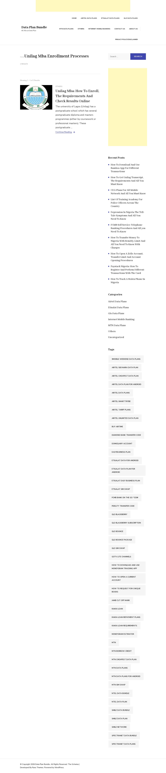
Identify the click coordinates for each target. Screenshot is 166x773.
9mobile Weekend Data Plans (126, 359)
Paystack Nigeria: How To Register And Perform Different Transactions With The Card (127, 270)
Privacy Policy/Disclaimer (126, 39)
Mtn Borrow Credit (122, 651)
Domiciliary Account (122, 443)
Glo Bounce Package (122, 540)
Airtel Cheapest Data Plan (125, 376)
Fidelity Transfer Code (123, 506)
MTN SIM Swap (118, 685)
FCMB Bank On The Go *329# (125, 497)
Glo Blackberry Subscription (126, 523)
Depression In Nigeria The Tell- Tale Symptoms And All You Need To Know (127, 216)
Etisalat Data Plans (110, 18)
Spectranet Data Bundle (124, 735)
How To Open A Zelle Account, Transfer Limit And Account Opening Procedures (127, 257)
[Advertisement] (83, 6)
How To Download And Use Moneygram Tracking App (126, 567)
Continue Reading (64, 132)
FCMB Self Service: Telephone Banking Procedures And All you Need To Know (128, 228)
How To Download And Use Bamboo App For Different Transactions (125, 168)
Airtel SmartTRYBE (121, 401)
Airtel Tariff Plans (121, 410)
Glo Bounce (117, 531)
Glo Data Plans (131, 18)
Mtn (114, 642)
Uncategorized (116, 337)
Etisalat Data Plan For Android (123, 470)
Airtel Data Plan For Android (126, 384)
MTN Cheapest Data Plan (124, 659)
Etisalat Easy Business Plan (126, 480)
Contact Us (119, 29)
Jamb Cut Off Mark (121, 600)
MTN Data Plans (66, 29)
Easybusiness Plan (121, 452)
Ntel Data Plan (119, 702)
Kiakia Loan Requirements (124, 625)
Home (74, 18)
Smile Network (119, 727)
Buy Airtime (117, 426)
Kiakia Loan (117, 609)
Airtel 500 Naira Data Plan (125, 367)
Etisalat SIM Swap (121, 489)
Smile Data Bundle (121, 710)
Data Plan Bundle (34, 27)
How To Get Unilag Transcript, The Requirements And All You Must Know (127, 181)
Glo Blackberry (119, 514)
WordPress (59, 767)
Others (81, 29)
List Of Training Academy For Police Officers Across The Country (126, 203)
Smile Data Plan (119, 718)
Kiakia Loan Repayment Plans (126, 617)
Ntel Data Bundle (120, 693)
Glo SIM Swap (118, 548)
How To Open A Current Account (124, 578)
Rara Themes (37, 767)
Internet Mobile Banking (99, 29)
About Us (133, 29)
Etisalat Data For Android (125, 460)
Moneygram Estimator (123, 634)
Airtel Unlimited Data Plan (125, 418)
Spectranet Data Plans (124, 744)
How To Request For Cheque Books (126, 590)
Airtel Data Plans (89, 18)
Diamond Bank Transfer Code (126, 435)
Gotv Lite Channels (121, 556)
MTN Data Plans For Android (126, 676)
